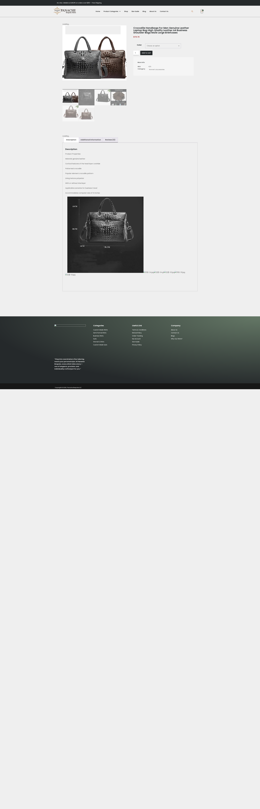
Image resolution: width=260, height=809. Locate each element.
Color (139, 45)
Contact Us (164, 11)
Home (98, 11)
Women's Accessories (157, 69)
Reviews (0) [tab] (110, 140)
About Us (153, 11)
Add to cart (146, 53)
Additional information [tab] (91, 140)
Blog (144, 11)
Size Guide (135, 11)
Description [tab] (71, 140)
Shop (126, 11)
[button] (192, 11)
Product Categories (111, 11)
